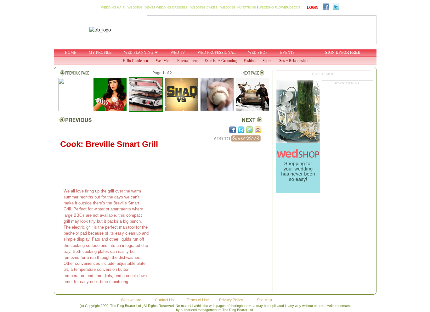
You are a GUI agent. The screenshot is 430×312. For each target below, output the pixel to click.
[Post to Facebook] (232, 129)
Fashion (250, 60)
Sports (267, 60)
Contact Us (164, 300)
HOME (70, 52)
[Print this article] (258, 129)
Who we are (131, 300)
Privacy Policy (231, 300)
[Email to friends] (249, 129)
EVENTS (287, 52)
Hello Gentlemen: (136, 60)
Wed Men (163, 60)
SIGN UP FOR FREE (342, 52)
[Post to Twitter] (241, 129)
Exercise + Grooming (221, 60)
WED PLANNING (138, 52)
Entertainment (187, 60)
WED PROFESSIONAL (216, 52)
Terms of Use (198, 300)
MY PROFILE (100, 52)
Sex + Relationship (293, 60)
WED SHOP (258, 52)
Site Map (264, 300)
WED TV (178, 52)
